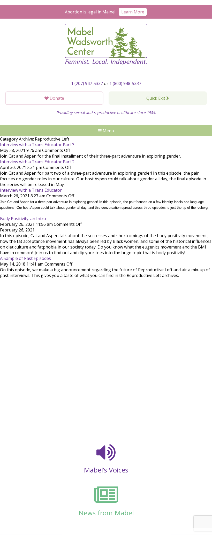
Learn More (132, 12)
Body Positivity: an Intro (23, 218)
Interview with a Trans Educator (31, 190)
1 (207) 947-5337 (87, 83)
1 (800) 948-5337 (125, 83)
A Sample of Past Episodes (25, 258)
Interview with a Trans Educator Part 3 (37, 145)
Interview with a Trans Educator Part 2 (37, 162)
